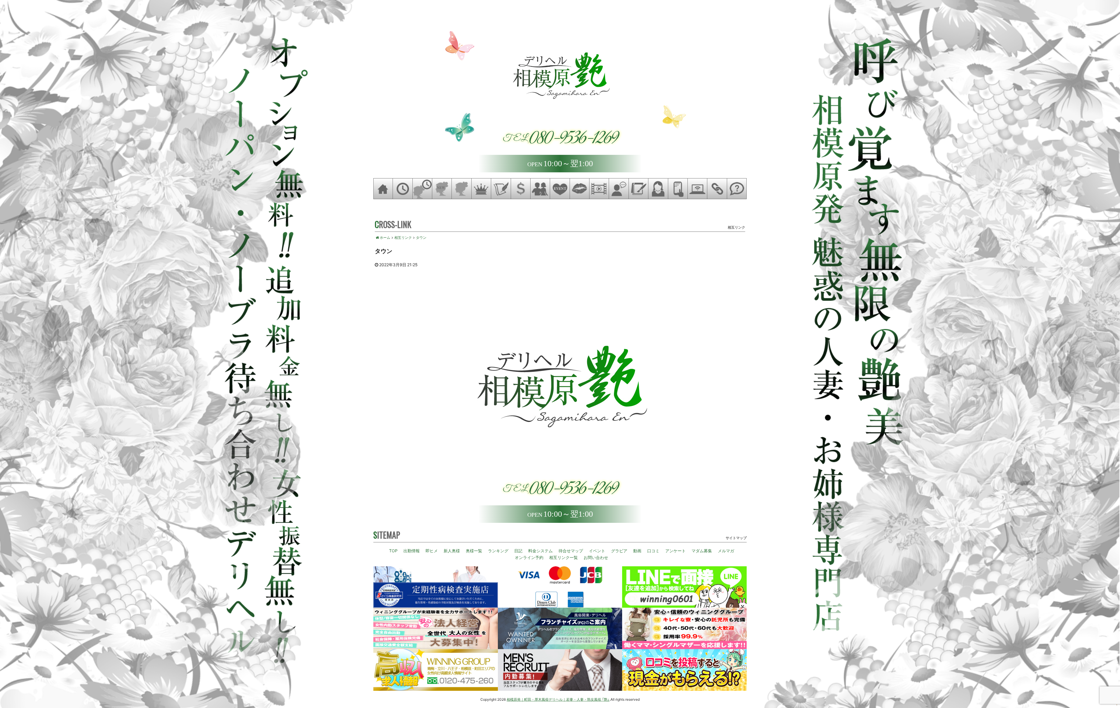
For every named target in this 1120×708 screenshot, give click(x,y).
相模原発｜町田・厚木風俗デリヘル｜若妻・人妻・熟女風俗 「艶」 (558, 699)
